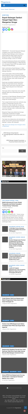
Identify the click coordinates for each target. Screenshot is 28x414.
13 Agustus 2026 (6, 303)
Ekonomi (18, 237)
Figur (3, 200)
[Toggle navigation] (4, 5)
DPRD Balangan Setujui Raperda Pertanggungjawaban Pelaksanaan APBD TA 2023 (14, 134)
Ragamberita (19, 232)
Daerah (18, 265)
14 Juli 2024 (5, 24)
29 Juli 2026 (5, 380)
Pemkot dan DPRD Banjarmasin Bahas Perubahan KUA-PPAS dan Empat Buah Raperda (13, 325)
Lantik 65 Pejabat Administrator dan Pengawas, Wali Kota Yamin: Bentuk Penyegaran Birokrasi (17, 270)
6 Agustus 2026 (5, 329)
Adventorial (7, 124)
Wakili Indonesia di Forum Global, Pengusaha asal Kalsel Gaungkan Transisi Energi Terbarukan (12, 204)
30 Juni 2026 (12, 232)
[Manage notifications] (24, 411)
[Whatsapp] (9, 29)
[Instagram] (12, 29)
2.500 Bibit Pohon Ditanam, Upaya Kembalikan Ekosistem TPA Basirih (17, 230)
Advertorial (5, 15)
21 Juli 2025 (11, 274)
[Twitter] (6, 29)
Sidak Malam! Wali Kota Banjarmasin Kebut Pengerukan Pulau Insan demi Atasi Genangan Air (13, 300)
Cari (3, 148)
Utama (16, 200)
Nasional (12, 200)
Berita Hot (5, 181)
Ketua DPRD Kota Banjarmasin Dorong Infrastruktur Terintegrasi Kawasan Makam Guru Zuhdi (13, 376)
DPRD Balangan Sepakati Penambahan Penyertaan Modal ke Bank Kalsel (15, 141)
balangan (12, 124)
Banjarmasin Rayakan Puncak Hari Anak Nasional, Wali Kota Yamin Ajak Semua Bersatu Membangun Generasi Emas (14, 351)
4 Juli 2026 (4, 207)
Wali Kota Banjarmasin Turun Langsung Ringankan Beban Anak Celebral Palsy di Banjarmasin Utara (17, 257)
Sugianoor (10, 207)
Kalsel (24, 124)
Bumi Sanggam (18, 124)
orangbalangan (5, 126)
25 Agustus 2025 (13, 261)
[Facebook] (3, 29)
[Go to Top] (25, 407)
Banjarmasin (12, 226)
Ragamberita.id (11, 24)
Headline (7, 200)
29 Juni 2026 (12, 249)
